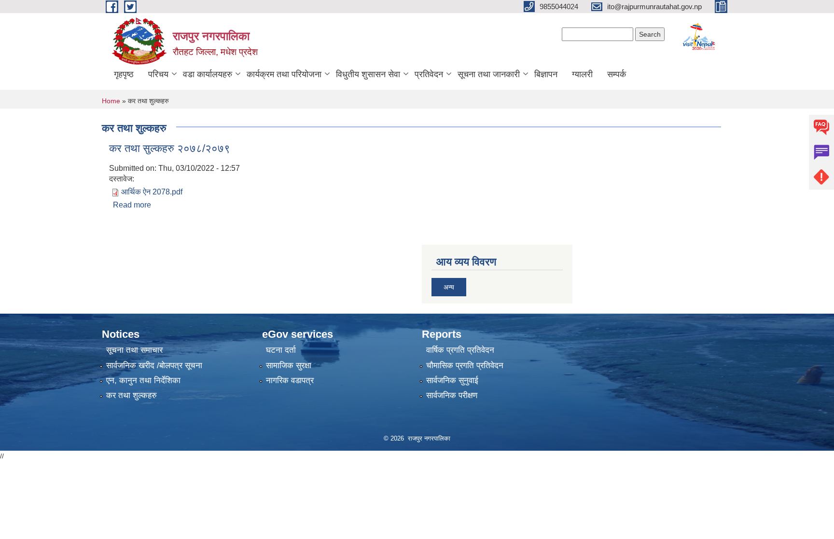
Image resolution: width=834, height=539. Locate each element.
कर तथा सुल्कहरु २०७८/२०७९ (169, 148)
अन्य (449, 287)
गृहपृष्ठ (124, 74)
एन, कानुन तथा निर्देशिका (143, 380)
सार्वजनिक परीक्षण (451, 395)
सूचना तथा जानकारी (489, 74)
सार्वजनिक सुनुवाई (452, 380)
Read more (132, 205)
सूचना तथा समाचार (134, 350)
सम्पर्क (616, 74)
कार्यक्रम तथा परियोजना (284, 74)
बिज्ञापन (545, 74)
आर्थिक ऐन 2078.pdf (151, 192)
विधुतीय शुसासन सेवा (368, 74)
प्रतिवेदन (429, 74)
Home (111, 101)
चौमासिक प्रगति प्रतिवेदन (464, 365)
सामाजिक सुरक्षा (288, 365)
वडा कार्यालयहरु (207, 74)
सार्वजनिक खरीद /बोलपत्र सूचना (154, 365)
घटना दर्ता (281, 350)
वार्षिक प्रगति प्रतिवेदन (460, 350)
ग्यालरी (582, 74)
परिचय (158, 74)
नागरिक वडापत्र (290, 380)
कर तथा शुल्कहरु (131, 395)
